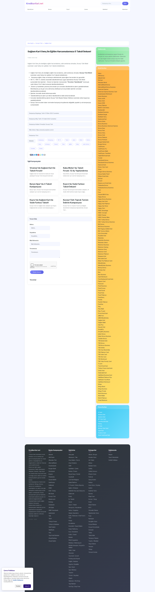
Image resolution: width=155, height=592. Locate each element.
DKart (99, 169)
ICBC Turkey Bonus (103, 219)
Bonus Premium (102, 139)
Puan (90, 516)
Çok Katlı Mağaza (74, 479)
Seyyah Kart (101, 327)
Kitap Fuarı (92, 496)
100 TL (59, 140)
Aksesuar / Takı (73, 457)
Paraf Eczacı (101, 288)
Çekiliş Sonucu (93, 471)
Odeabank (51, 504)
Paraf (68, 9)
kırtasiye (47, 144)
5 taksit (56, 144)
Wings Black (101, 386)
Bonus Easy (101, 128)
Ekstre (88, 140)
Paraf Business (102, 286)
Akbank (51, 454)
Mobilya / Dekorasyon (75, 543)
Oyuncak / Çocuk (74, 556)
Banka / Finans (73, 471)
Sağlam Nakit (102, 322)
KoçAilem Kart (102, 235)
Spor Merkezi (72, 570)
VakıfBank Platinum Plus (105, 377)
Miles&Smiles (102, 263)
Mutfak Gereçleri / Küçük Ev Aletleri (77, 546)
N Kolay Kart (101, 270)
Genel (70, 502)
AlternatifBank (53, 463)
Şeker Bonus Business (104, 336)
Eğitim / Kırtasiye (73, 488)
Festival (91, 477)
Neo (99, 272)
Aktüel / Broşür (93, 454)
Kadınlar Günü (93, 491)
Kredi (90, 502)
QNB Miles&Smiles (103, 318)
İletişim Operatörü (74, 513)
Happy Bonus (102, 197)
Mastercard (52, 499)
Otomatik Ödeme (93, 510)
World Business (102, 393)
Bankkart (105, 9)
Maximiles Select (103, 242)
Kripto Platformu (73, 529)
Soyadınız (33, 232)
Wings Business (102, 389)
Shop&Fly (101, 329)
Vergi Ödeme (92, 543)
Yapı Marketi (72, 583)
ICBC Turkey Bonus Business (106, 222)
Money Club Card (103, 428)
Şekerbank (52, 513)
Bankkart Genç (102, 117)
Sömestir (91, 530)
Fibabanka (52, 477)
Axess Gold (101, 101)
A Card (100, 412)
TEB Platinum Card (103, 352)
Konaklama (72, 523)
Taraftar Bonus (102, 338)
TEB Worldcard (102, 359)
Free (99, 192)
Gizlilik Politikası (113, 460)
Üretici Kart (101, 370)
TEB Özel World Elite (104, 350)
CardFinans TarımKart (104, 153)
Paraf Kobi (101, 293)
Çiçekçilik (71, 477)
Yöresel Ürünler (93, 552)
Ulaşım (70, 578)
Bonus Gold (101, 135)
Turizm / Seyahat (73, 575)
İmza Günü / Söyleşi (94, 485)
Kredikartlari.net (34, 3)
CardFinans (101, 146)
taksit (74, 140)
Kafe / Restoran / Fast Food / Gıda (77, 516)
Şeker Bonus (101, 334)
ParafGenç (101, 297)
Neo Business (102, 274)
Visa (50, 532)
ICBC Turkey (52, 491)
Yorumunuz (33, 248)
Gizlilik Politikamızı (18, 580)
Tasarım (71, 572)
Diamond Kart (102, 165)
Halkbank (51, 485)
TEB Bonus (101, 343)
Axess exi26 (101, 98)
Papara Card (101, 281)
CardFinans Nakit (103, 151)
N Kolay (51, 502)
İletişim (110, 454)
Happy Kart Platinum (104, 203)
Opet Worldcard (102, 277)
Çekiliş (90, 468)
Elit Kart (100, 178)
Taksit (67, 140)
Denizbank (52, 471)
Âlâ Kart (100, 80)
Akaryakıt (71, 454)
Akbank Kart (101, 78)
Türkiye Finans (53, 521)
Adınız (32, 224)
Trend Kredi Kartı (103, 366)
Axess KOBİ (101, 103)
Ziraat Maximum (102, 400)
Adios (99, 73)
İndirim (90, 488)
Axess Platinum (102, 105)
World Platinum (102, 398)
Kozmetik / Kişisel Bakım (75, 526)
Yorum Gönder (37, 272)
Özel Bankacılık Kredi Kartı (105, 279)
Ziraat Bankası (53, 538)
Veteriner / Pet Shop (74, 581)
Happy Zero (101, 208)
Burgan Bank (52, 468)
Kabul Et (27, 586)
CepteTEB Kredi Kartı (104, 155)
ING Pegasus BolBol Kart (105, 229)
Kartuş (100, 423)
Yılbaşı (90, 549)
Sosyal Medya (93, 524)
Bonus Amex (101, 121)
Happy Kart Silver (103, 206)
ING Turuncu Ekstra (103, 231)
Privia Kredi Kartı (103, 313)
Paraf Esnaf (101, 290)
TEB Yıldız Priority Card (104, 361)
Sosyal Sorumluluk (94, 527)
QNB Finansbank (53, 510)
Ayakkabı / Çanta (73, 468)
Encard (100, 181)
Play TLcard (101, 311)
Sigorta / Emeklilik (74, 564)
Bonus (50, 9)
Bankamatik (101, 110)
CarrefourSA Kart (103, 421)
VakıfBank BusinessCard (105, 375)
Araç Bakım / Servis (74, 460)
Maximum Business (103, 245)
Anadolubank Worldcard (105, 94)
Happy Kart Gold (103, 201)
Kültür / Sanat (72, 534)
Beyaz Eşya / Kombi (74, 474)
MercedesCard (102, 258)
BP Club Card (102, 419)
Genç (39, 144)
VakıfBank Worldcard (104, 382)
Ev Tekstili (71, 499)
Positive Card (102, 433)
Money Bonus (102, 267)
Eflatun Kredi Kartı (103, 176)
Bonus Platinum (102, 137)
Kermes (91, 493)
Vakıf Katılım (52, 527)
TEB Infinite (101, 347)
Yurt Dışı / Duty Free (74, 586)
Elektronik (71, 493)
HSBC (50, 488)
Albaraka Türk (53, 460)
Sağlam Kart (101, 320)
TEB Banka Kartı (102, 341)
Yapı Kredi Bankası (54, 535)
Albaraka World (102, 82)
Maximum (125, 9)
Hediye (90, 482)
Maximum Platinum (103, 254)
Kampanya (50, 140)
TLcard (100, 363)
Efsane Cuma (92, 474)
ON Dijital (51, 507)
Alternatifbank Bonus (104, 85)
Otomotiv (71, 553)
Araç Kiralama (73, 463)
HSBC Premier (102, 215)
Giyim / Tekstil (73, 504)
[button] (32, 155)
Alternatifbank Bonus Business (107, 87)
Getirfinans (52, 482)
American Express (103, 89)
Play (99, 306)
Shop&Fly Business (103, 331)
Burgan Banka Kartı (103, 142)
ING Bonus (101, 224)
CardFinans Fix (102, 149)
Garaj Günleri (92, 479)
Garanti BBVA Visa (103, 194)
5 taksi (41, 148)
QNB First (101, 315)
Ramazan (91, 518)
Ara (125, 3)
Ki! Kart (100, 426)
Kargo (70, 520)
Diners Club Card (103, 167)
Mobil (81, 140)
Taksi (63, 144)
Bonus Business (102, 123)
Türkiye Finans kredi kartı (105, 368)
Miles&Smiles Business (104, 265)
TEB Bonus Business (104, 345)
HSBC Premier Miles (104, 217)
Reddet (18, 586)
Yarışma (91, 546)
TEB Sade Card (102, 354)
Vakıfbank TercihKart (104, 379)
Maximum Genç (102, 249)
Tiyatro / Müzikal (93, 541)
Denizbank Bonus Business (106, 162)
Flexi (99, 190)
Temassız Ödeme (93, 538)
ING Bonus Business (104, 226)
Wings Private (102, 391)
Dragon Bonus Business (105, 171)
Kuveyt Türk (52, 496)
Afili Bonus (101, 75)
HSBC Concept (102, 213)
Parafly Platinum (102, 302)
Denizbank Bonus (103, 160)
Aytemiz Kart (101, 417)
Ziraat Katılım (52, 541)
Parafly (100, 299)
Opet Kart (101, 430)
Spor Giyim (72, 567)
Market (71, 537)
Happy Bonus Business (104, 199)
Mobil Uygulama (73, 540)
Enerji (70, 496)
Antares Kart (101, 414)
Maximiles (101, 238)
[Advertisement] (77, 26)
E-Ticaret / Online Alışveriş (76, 485)
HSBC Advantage (103, 210)
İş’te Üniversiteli (102, 233)
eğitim (70, 144)
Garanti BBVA (52, 479)
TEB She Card (102, 357)
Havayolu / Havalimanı (75, 507)
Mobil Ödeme (92, 504)
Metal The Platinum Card (105, 261)
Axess (86, 9)
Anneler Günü (92, 457)
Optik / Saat (72, 550)
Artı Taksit (91, 460)
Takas (90, 532)
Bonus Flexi (101, 130)
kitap (77, 144)
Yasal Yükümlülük (113, 457)
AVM (70, 466)
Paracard (100, 283)
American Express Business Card (107, 91)
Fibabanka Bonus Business (106, 187)
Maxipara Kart (102, 256)
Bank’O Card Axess (103, 107)
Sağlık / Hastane (73, 561)
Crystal (100, 158)
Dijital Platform (73, 482)
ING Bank (51, 493)
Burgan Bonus (102, 144)
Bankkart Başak (102, 114)
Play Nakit (101, 309)
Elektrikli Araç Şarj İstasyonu (77, 491)
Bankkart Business (103, 112)
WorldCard (30, 9)
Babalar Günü (92, 466)
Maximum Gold (102, 251)
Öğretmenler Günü (94, 513)
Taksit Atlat (92, 535)
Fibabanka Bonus (103, 185)
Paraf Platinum (102, 295)
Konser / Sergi (93, 499)
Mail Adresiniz (34, 240)
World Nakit (101, 395)
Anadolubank (52, 466)
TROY (50, 518)
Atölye (90, 463)
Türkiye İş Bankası (54, 524)
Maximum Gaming (103, 247)
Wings (100, 384)
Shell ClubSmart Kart (104, 435)
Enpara (51, 474)
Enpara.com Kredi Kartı (104, 183)
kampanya (41, 140)
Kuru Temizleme (73, 531)
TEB (50, 516)
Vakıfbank (51, 530)
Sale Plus (100, 325)
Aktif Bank (51, 457)
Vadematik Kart (102, 373)
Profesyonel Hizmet (74, 558)
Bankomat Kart (102, 119)
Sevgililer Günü (93, 521)
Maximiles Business (103, 240)
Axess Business (102, 96)
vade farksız (86, 144)
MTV (90, 507)
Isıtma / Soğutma (73, 510)
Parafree (100, 304)
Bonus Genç (101, 133)
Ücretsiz (33, 148)
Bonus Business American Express (108, 126)
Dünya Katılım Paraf (103, 174)
